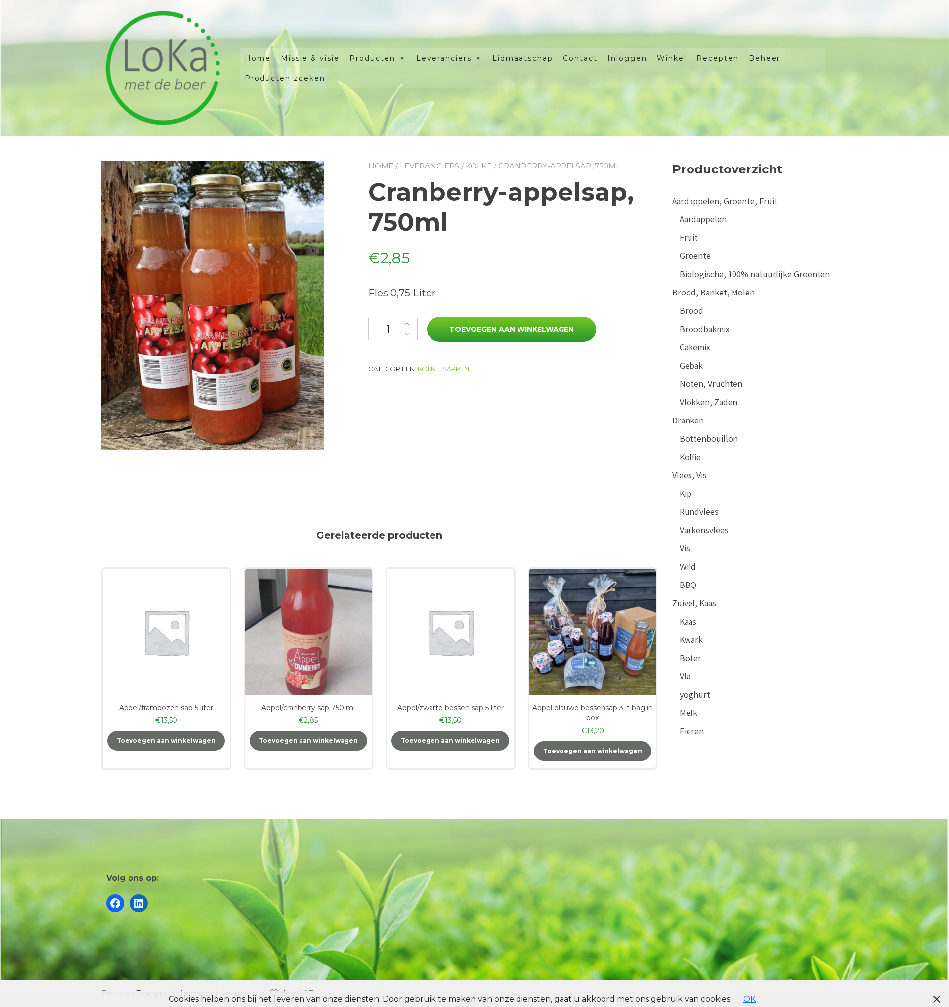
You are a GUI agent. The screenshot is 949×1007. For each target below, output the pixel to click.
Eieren (692, 731)
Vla (685, 676)
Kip (685, 493)
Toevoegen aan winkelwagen (511, 329)
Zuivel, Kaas (694, 603)
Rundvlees (699, 511)
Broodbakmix (705, 329)
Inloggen (627, 58)
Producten (372, 58)
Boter (690, 658)
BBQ (688, 584)
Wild (688, 566)
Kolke (479, 165)
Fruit (689, 237)
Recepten (717, 58)
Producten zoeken (285, 78)
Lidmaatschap (522, 58)
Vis (685, 548)
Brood (691, 310)
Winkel (672, 58)
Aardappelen (703, 219)
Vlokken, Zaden (708, 402)
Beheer (764, 58)
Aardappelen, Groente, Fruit (724, 201)
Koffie (690, 456)
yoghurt (695, 694)
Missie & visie (310, 58)
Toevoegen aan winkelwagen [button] (166, 740)
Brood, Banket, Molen (713, 292)
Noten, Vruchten (711, 383)
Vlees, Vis (689, 475)
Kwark (691, 639)
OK (749, 999)
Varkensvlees (704, 530)
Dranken (688, 420)
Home (258, 58)
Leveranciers (444, 58)
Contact (580, 58)
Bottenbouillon (709, 438)
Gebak (691, 365)
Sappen (455, 369)
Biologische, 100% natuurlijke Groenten (755, 274)
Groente (695, 255)
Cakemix (695, 347)
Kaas (688, 621)
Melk (688, 712)
